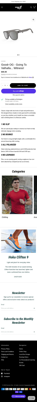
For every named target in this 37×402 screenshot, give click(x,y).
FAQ (2, 360)
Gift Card (22, 365)
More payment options (18, 95)
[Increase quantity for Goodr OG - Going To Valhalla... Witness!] (7, 85)
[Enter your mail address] (34, 308)
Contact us (4, 357)
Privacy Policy (5, 349)
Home (21, 349)
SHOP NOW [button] (18, 276)
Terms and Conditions (7, 351)
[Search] (31, 7)
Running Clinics (23, 357)
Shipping (3, 74)
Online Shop (22, 351)
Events (21, 362)
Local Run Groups (24, 354)
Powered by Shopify (29, 385)
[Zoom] (33, 19)
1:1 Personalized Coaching (27, 360)
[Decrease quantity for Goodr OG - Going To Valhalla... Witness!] (2, 85)
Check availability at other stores (13, 104)
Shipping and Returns (7, 354)
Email (2, 304)
